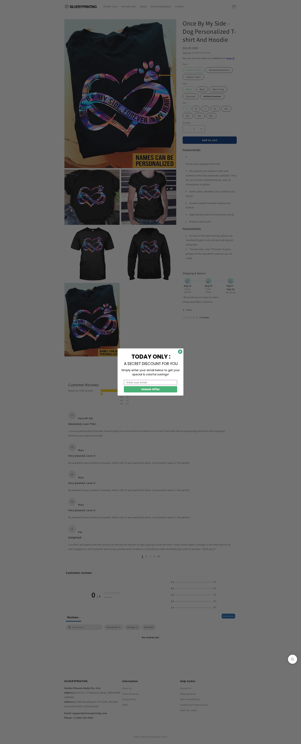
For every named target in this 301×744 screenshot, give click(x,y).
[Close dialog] (180, 352)
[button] (292, 659)
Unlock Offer (150, 389)
